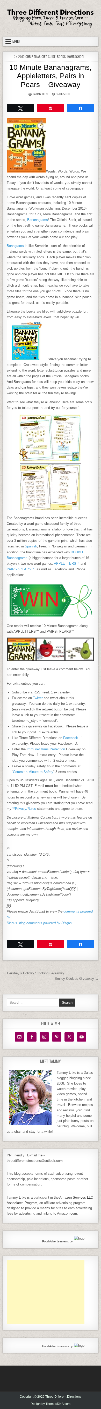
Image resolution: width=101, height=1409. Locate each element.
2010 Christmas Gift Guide (36, 56)
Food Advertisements (55, 1241)
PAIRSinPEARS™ (20, 569)
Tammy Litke (40, 94)
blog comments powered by (45, 923)
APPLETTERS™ (67, 563)
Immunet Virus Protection (46, 749)
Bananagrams (37, 220)
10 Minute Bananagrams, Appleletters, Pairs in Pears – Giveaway (50, 76)
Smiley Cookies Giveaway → (76, 979)
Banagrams (15, 246)
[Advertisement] (45, 1292)
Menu (16, 41)
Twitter (38, 698)
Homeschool (76, 56)
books (61, 56)
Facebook (70, 738)
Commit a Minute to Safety (33, 772)
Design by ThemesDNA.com (50, 1404)
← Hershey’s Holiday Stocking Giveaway (33, 973)
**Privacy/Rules (24, 809)
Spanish (31, 546)
